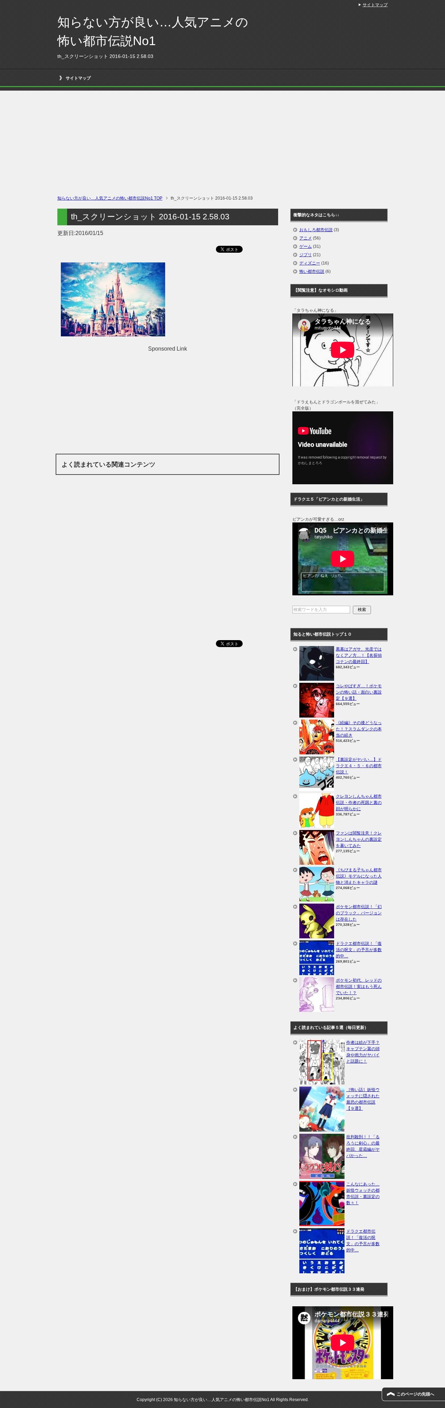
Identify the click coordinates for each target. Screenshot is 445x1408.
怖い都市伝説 (311, 271)
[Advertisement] (222, 139)
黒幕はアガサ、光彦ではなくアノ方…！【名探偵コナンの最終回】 (359, 655)
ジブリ (305, 254)
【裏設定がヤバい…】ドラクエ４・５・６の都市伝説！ (359, 765)
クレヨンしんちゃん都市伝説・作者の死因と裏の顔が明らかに (359, 802)
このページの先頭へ (415, 1394)
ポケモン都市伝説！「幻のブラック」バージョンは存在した (359, 913)
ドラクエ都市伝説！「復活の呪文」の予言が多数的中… (359, 949)
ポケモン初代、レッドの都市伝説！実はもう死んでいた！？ (359, 986)
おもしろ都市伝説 (316, 229)
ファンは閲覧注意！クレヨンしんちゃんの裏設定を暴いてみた (359, 839)
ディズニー (309, 263)
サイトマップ (78, 78)
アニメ (305, 238)
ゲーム (305, 246)
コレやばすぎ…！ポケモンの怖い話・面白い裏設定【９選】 (359, 692)
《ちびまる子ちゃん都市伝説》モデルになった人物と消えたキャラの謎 (359, 876)
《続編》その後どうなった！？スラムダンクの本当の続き (359, 729)
